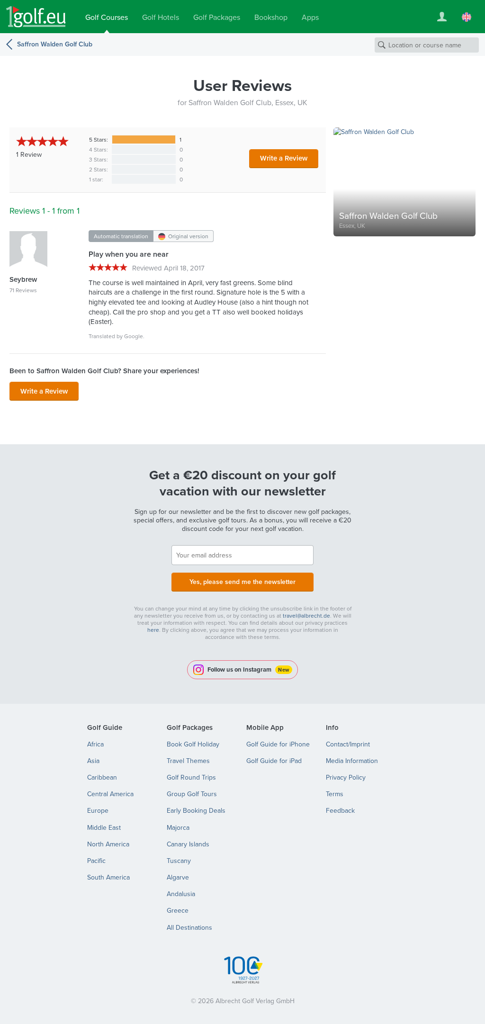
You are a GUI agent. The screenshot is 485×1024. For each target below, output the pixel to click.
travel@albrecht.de (306, 615)
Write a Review (283, 158)
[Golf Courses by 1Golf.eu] (36, 16)
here (153, 630)
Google (133, 336)
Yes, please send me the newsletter (242, 581)
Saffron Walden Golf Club (54, 44)
